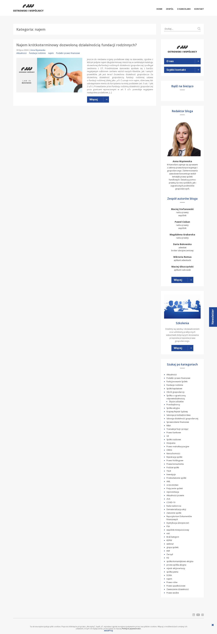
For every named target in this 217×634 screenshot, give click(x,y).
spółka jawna (172, 571)
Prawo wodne (172, 592)
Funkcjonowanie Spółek (176, 381)
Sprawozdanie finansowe (177, 422)
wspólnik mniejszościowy (177, 530)
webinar (170, 544)
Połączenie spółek (174, 488)
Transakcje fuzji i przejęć (177, 429)
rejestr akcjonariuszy (175, 568)
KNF (168, 551)
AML (168, 481)
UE (167, 436)
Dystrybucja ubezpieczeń (177, 523)
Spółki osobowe (173, 439)
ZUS (168, 499)
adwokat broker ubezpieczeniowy (182, 247)
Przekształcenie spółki (176, 478)
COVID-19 (170, 502)
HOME (159, 9)
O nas (170, 61)
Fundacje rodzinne (37, 53)
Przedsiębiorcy (173, 404)
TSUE (168, 471)
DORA (169, 575)
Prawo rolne (171, 582)
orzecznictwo (172, 485)
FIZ (167, 557)
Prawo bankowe (173, 432)
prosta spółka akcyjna (176, 564)
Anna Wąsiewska (37, 50)
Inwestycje (171, 474)
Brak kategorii (172, 537)
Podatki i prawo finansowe (68, 53)
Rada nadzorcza (173, 506)
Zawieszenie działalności (177, 589)
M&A (168, 425)
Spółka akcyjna (173, 408)
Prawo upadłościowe (175, 585)
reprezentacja (172, 492)
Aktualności (21, 53)
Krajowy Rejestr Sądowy (177, 411)
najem (51, 53)
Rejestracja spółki (174, 457)
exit (168, 533)
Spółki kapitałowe (174, 388)
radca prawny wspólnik (182, 212)
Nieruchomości (173, 453)
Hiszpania (170, 443)
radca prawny (182, 236)
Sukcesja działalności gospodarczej (182, 418)
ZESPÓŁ (169, 9)
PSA (168, 526)
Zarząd (169, 554)
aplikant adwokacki (182, 258)
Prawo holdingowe (174, 460)
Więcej (178, 280)
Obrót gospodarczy (175, 392)
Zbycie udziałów (176, 401)
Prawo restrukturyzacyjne (177, 446)
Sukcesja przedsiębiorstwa (178, 415)
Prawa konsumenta (175, 464)
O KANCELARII (184, 9)
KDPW (169, 540)
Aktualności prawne (175, 495)
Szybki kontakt (176, 69)
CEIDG (169, 450)
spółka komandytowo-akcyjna (179, 561)
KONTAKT (199, 9)
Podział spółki (172, 467)
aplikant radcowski (182, 268)
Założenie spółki (173, 513)
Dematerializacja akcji (176, 509)
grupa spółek (172, 547)
